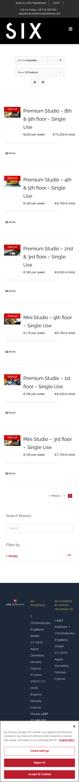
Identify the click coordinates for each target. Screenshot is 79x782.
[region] (39, 751)
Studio (13, 556)
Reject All (39, 762)
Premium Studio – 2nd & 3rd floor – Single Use (48, 257)
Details (12, 153)
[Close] (74, 726)
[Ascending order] (60, 60)
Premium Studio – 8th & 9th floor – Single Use (47, 119)
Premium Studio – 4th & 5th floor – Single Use (47, 188)
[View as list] (43, 82)
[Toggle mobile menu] (71, 29)
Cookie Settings (39, 750)
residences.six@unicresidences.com (39, 13)
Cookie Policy (66, 740)
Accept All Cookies (39, 774)
